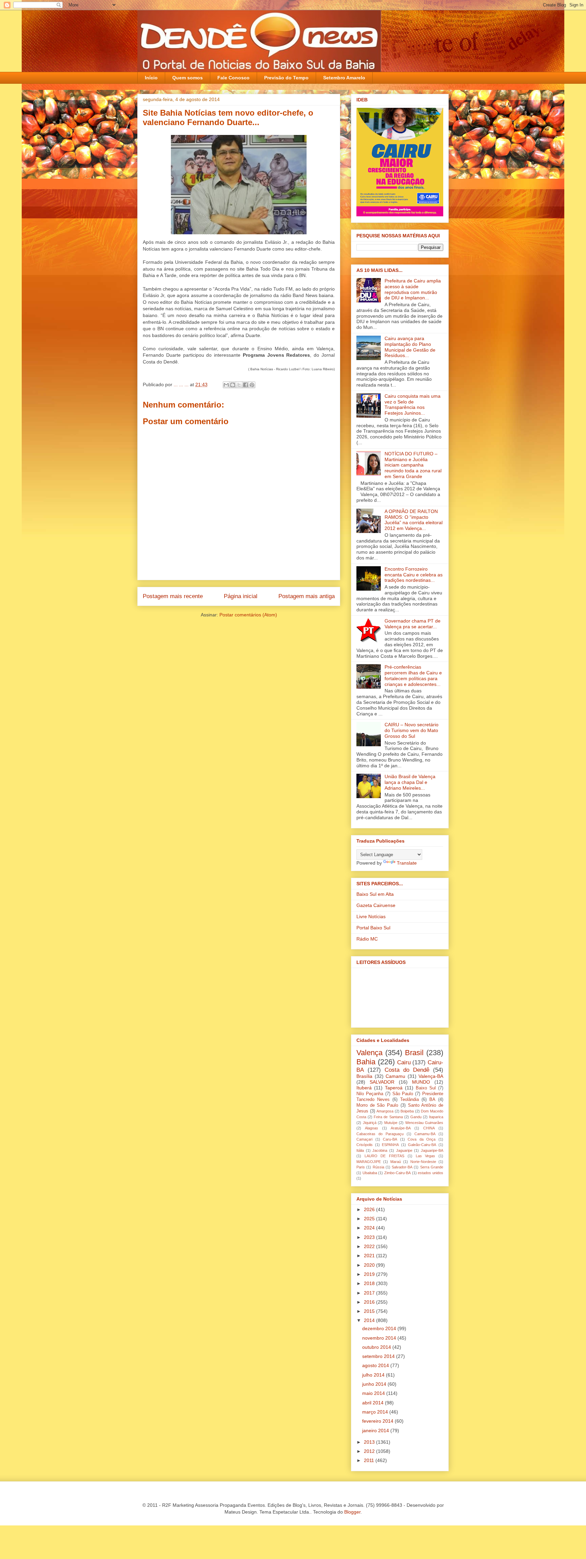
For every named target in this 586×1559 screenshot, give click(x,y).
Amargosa (384, 1111)
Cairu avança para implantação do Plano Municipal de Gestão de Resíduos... (410, 347)
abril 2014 (373, 1402)
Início (151, 77)
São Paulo (402, 1093)
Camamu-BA (424, 1134)
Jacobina (379, 1150)
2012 (370, 1451)
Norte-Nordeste (423, 1162)
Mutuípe (390, 1123)
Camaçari (364, 1139)
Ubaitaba (370, 1173)
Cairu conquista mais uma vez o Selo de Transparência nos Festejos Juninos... (413, 404)
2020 (370, 1265)
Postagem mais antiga (306, 596)
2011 (369, 1460)
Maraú (395, 1162)
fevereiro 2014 (378, 1421)
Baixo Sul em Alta (375, 894)
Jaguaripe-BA (432, 1150)
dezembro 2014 (379, 1328)
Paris (360, 1167)
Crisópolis (364, 1145)
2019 (370, 1274)
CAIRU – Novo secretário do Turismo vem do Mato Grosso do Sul (411, 730)
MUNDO (421, 1082)
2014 (370, 1320)
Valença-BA (430, 1076)
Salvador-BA (402, 1167)
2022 (370, 1246)
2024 (370, 1227)
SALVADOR (382, 1082)
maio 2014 (374, 1393)
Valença (369, 1052)
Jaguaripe (404, 1150)
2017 (370, 1293)
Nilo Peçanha (369, 1093)
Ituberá (364, 1087)
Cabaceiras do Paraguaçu (380, 1134)
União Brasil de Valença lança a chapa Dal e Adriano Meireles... (410, 782)
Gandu (416, 1117)
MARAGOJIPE (368, 1162)
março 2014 (375, 1412)
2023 (370, 1237)
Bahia (365, 1062)
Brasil (414, 1052)
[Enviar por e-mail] (226, 384)
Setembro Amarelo (344, 77)
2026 (370, 1209)
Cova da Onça (421, 1139)
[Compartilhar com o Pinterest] (252, 384)
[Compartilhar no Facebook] (245, 384)
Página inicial (240, 596)
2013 (370, 1442)
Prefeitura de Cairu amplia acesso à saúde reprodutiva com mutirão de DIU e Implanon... (413, 289)
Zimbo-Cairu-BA (397, 1173)
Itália (360, 1150)
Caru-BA (390, 1139)
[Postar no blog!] (232, 384)
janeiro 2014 (376, 1430)
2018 (370, 1283)
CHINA (429, 1128)
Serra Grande (431, 1167)
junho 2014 (375, 1384)
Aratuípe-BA (401, 1128)
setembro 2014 (379, 1356)
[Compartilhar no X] (239, 384)
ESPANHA (390, 1145)
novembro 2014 (379, 1338)
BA (432, 1099)
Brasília (364, 1076)
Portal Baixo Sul (373, 927)
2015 (370, 1311)
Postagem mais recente (173, 596)
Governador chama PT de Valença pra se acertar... (413, 623)
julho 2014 (374, 1375)
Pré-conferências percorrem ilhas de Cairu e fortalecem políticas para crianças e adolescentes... (413, 675)
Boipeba (407, 1111)
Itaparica (436, 1117)
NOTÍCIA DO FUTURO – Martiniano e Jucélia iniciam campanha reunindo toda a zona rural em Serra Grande (413, 465)
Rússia (378, 1167)
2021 (370, 1255)
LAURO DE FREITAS (384, 1156)
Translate (407, 863)
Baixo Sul (426, 1088)
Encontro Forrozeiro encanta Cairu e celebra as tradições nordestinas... (414, 574)
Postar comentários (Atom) (248, 614)
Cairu (404, 1062)
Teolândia (409, 1099)
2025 (370, 1218)
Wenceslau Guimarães (424, 1123)
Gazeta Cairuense (375, 905)
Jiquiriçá (369, 1123)
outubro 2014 (377, 1347)
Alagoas (371, 1128)
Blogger (352, 1512)
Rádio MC (367, 939)
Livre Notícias (371, 916)
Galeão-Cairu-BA (422, 1145)
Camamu (395, 1076)
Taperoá (394, 1087)
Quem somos (187, 77)
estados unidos (430, 1173)
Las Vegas (425, 1156)
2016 (370, 1302)
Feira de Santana (388, 1117)
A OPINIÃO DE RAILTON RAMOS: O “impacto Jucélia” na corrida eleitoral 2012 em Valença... (414, 520)
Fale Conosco (233, 77)
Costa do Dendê (407, 1070)
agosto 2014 (376, 1365)
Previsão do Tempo (286, 77)
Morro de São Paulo (377, 1105)
